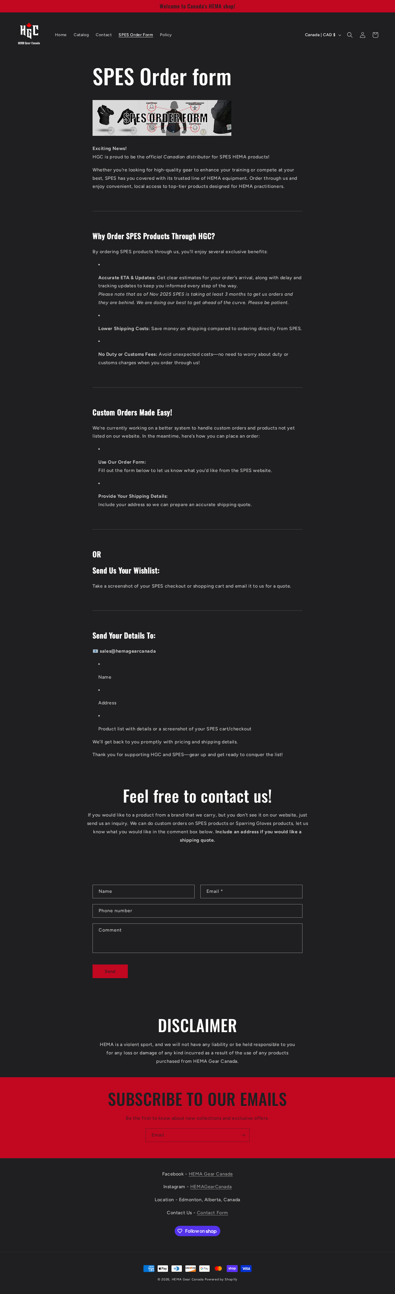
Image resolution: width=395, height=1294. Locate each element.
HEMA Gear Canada (211, 1174)
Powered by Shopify (221, 1279)
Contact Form (212, 1213)
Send (110, 971)
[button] (350, 35)
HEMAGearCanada (211, 1187)
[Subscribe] (243, 1135)
